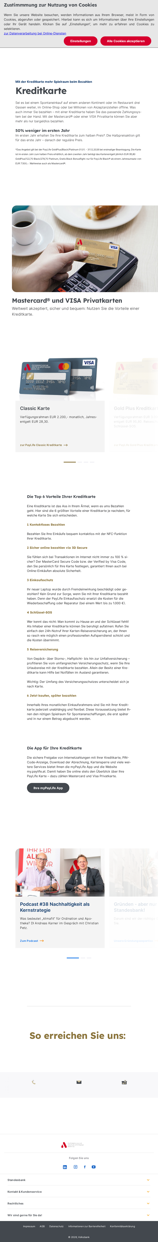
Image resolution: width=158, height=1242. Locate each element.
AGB (42, 1226)
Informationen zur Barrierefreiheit (86, 1226)
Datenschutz (56, 1226)
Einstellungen (80, 41)
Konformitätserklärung (122, 1226)
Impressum (29, 1226)
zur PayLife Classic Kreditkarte (41, 445)
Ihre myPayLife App (48, 788)
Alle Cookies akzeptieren (126, 41)
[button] (70, 462)
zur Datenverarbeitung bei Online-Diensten (35, 33)
